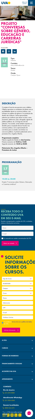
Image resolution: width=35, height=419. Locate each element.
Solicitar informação (10, 330)
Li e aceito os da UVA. (18, 323)
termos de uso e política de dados (22, 322)
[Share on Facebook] (3, 51)
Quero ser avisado (9, 243)
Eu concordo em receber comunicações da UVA (17, 238)
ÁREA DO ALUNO (24, 2)
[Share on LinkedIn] (14, 51)
